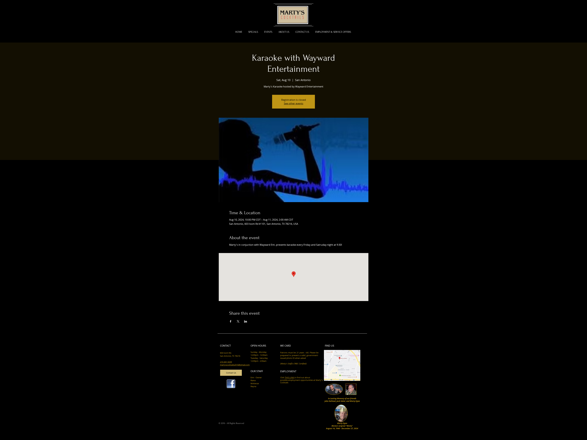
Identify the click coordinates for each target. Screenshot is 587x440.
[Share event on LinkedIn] (245, 321)
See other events (293, 103)
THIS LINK (289, 377)
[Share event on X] (238, 321)
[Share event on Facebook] (230, 321)
